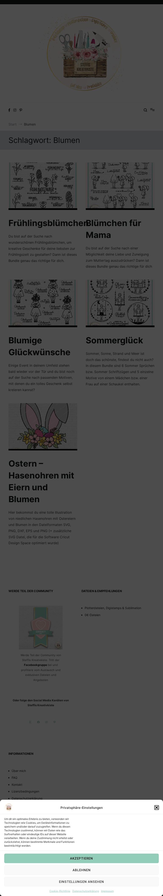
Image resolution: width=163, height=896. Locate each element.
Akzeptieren (81, 858)
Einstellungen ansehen (81, 882)
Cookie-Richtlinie (59, 891)
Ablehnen (82, 870)
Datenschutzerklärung (85, 891)
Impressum (107, 891)
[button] (157, 807)
